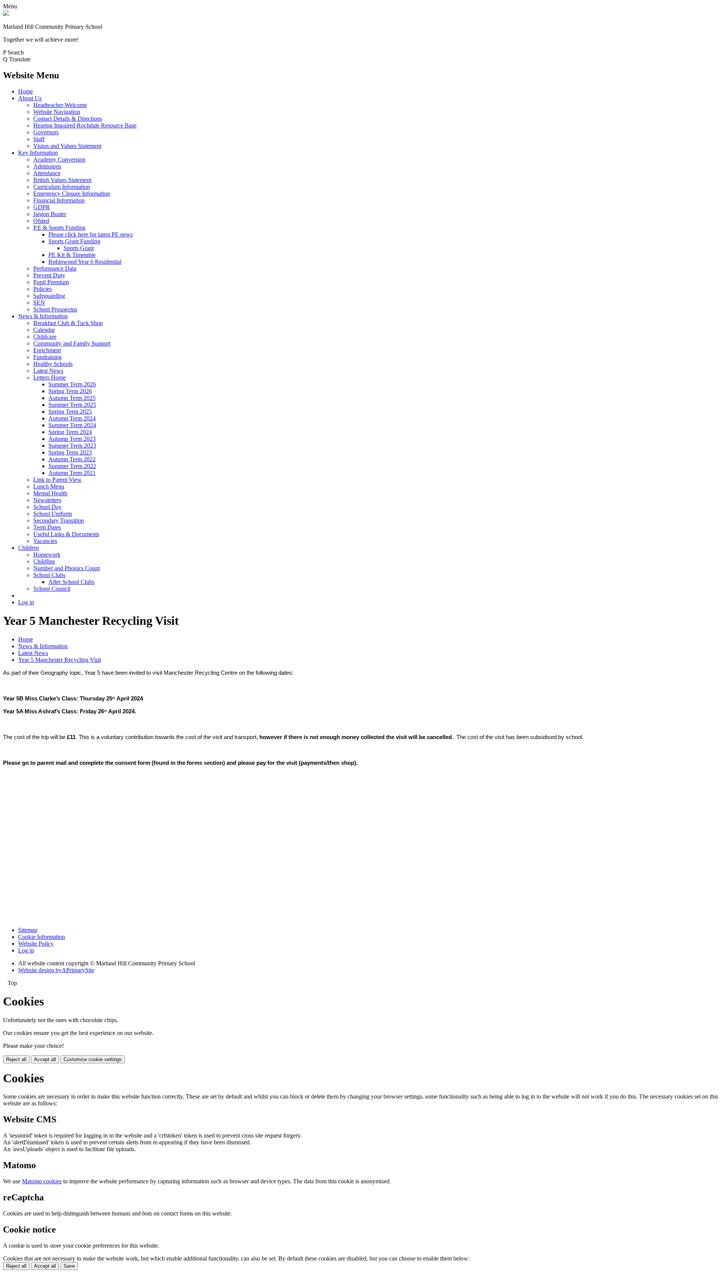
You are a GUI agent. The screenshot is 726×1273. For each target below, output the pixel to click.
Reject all (16, 1059)
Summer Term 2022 (72, 466)
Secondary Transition (58, 520)
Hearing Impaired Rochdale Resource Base (85, 125)
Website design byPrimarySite (56, 970)
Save (69, 1266)
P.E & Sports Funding (59, 227)
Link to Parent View (57, 479)
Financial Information (59, 200)
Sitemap (27, 930)
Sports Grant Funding (74, 241)
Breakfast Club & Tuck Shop (68, 323)
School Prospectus (55, 309)
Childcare (44, 336)
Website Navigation (56, 112)
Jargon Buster (49, 214)
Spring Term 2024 (70, 432)
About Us (30, 98)
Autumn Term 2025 (72, 398)
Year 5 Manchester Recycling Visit (59, 660)
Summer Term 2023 (72, 445)
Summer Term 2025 (72, 405)
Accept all (45, 1059)
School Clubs (49, 575)
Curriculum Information (61, 187)
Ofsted (41, 221)
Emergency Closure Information (71, 193)
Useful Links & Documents (66, 534)
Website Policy (36, 943)
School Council (51, 588)
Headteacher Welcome (60, 105)
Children (28, 548)
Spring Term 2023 (70, 452)
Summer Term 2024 (72, 425)
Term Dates (47, 527)
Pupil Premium (51, 282)
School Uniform (52, 513)
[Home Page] (6, 14)
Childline (44, 561)
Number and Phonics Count (66, 568)
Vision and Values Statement (67, 146)
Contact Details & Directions (67, 118)
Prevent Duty (49, 275)
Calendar (44, 330)
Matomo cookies (42, 1181)
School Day (47, 507)
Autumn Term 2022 (72, 459)
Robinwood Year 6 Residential (84, 261)
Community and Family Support (71, 343)
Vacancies (45, 541)
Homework (46, 554)
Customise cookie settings (93, 1059)
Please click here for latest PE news (90, 234)
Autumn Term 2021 (72, 473)
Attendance (46, 173)
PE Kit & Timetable (72, 255)
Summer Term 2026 (72, 384)
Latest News (48, 370)
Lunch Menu (48, 486)
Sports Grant (79, 248)
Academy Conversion (59, 159)
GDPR (41, 207)
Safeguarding (49, 296)
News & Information (43, 316)
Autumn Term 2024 (72, 418)
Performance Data (54, 268)
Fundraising (47, 357)
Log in (26, 602)
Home (25, 91)
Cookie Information (41, 937)
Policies (42, 289)
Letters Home (49, 377)
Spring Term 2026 (70, 391)
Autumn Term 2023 (72, 439)
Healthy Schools (53, 364)
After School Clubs (71, 582)
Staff (39, 139)
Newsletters (47, 500)
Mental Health (50, 493)
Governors (46, 132)
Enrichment (47, 350)
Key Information (38, 152)
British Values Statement (62, 180)
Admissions (47, 166)
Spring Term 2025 (70, 411)
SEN (39, 302)
